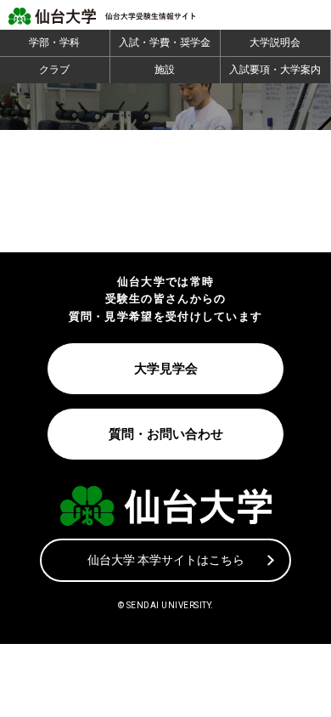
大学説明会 (275, 42)
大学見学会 (166, 368)
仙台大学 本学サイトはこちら (165, 560)
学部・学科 (54, 42)
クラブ (54, 70)
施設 (164, 70)
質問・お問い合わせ (166, 434)
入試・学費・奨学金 (164, 42)
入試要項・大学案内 (275, 70)
